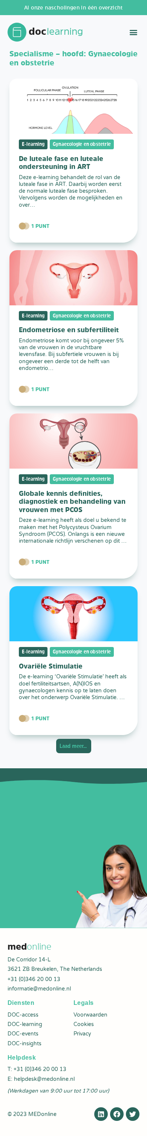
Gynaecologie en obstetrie (82, 144)
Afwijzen (102, 1124)
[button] (133, 32)
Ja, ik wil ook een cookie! (44, 1124)
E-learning (33, 144)
